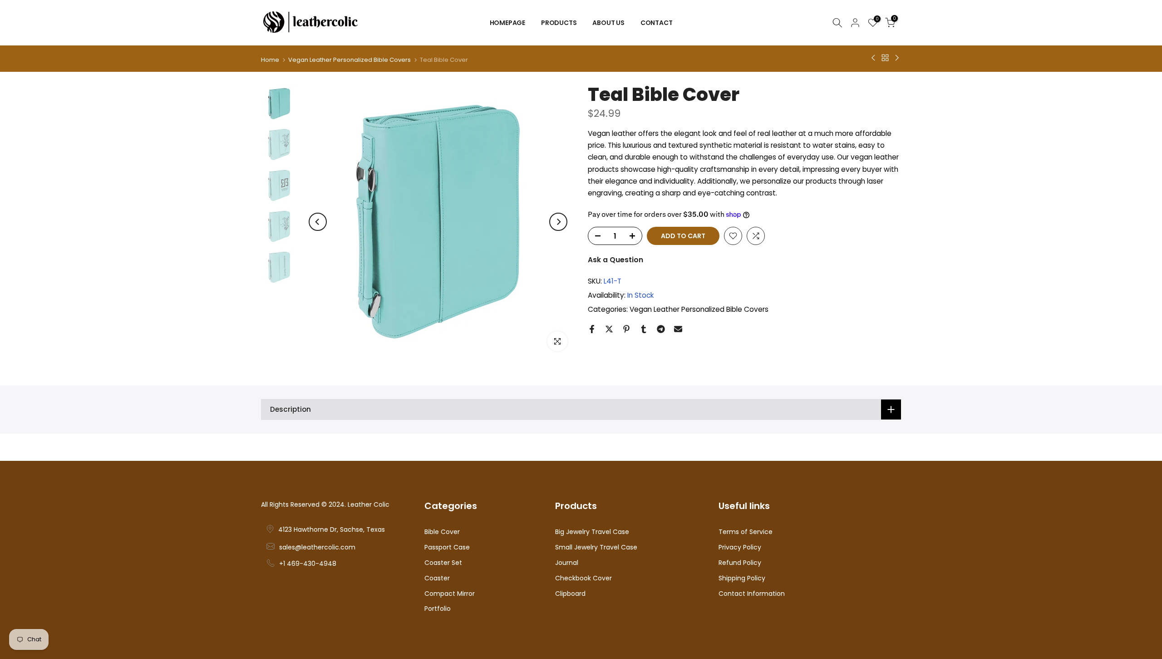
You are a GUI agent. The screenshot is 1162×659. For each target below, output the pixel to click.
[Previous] (318, 222)
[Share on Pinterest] (626, 329)
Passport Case (447, 547)
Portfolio (437, 608)
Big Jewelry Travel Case (592, 532)
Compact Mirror (449, 593)
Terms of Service (746, 532)
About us (608, 22)
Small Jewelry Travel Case (596, 547)
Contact (656, 22)
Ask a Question (615, 260)
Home (270, 60)
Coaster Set (443, 563)
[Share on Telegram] (661, 329)
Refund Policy (740, 563)
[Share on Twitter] (609, 329)
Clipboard (570, 593)
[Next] (558, 222)
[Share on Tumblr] (644, 329)
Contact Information (752, 593)
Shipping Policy (742, 578)
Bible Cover (442, 532)
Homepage (507, 22)
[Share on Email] (678, 329)
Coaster (437, 578)
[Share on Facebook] (592, 329)
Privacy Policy (740, 547)
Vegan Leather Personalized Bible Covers (349, 60)
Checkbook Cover (583, 578)
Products (558, 22)
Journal (566, 563)
